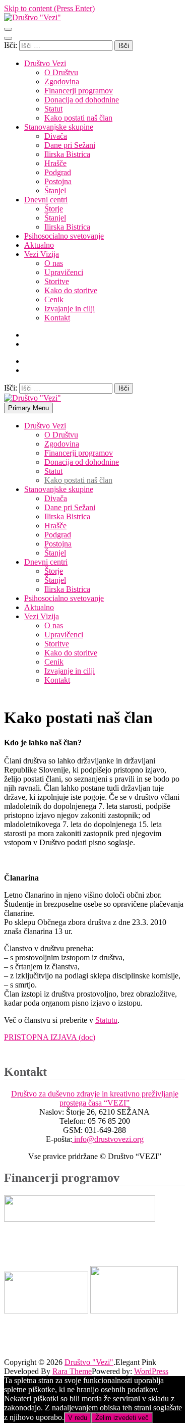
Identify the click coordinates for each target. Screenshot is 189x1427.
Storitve (56, 281)
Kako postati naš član (78, 118)
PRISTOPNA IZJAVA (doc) (49, 1037)
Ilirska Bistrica (67, 154)
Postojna (58, 181)
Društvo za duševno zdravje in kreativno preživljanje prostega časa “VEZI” (94, 1098)
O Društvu (61, 72)
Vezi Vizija (41, 254)
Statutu (106, 1020)
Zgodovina (61, 81)
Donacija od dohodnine (81, 99)
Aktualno (39, 245)
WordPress (151, 1371)
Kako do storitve (70, 290)
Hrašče (55, 163)
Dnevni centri (46, 199)
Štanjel (55, 190)
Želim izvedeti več (122, 1417)
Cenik (54, 299)
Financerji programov (78, 90)
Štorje (53, 208)
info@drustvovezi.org (108, 1139)
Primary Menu (28, 408)
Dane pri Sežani (69, 145)
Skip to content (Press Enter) (49, 8)
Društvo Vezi (45, 63)
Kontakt (57, 317)
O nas (53, 263)
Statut (53, 108)
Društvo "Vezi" (89, 1362)
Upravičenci (63, 272)
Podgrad (57, 172)
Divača (55, 136)
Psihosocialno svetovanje (64, 236)
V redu (77, 1417)
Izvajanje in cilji (69, 308)
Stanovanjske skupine (58, 127)
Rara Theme (72, 1371)
